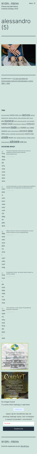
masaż (10, 124)
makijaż (4, 124)
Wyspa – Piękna (10, 441)
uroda (4, 137)
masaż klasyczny (17, 124)
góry (2, 121)
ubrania (27, 134)
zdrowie (14, 141)
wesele (10, 137)
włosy (14, 137)
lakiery (15, 121)
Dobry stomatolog (22, 118)
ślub (25, 142)
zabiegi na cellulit (31, 137)
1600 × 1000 (5, 83)
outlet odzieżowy (15, 131)
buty (16, 115)
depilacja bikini (4, 118)
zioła (21, 142)
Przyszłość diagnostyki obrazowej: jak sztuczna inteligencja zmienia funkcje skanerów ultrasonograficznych (18, 152)
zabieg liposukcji (5, 142)
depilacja (33, 115)
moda (14, 127)
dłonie (27, 118)
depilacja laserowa (13, 118)
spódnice (7, 133)
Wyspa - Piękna (10, 3)
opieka (9, 131)
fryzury (31, 118)
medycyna (23, 124)
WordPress (25, 446)
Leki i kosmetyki (30, 121)
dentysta (26, 115)
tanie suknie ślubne (20, 133)
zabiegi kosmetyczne (21, 137)
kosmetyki (9, 121)
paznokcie (23, 131)
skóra (3, 134)
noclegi (23, 127)
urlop (32, 134)
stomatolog (12, 133)
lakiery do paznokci (22, 121)
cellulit (20, 115)
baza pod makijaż (5, 115)
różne (30, 131)
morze (18, 127)
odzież (27, 127)
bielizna (12, 115)
